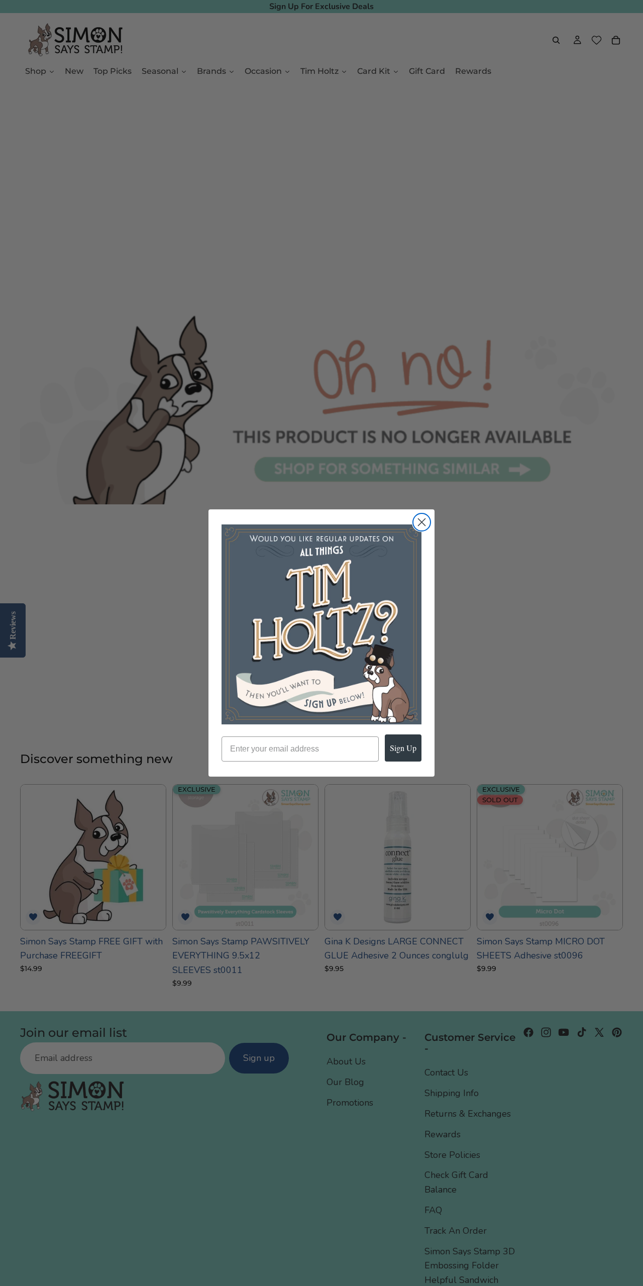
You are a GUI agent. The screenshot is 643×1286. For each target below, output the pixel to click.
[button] (321, 624)
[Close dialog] (422, 522)
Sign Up (403, 747)
